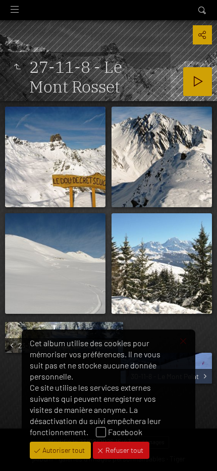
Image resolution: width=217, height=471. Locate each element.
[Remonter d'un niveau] (17, 66)
